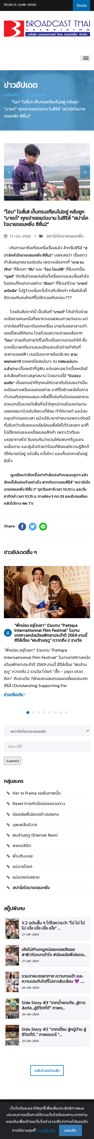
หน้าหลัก (11, 95)
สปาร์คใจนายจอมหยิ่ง (64, 236)
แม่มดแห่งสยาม (26, 877)
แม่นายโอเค (22, 866)
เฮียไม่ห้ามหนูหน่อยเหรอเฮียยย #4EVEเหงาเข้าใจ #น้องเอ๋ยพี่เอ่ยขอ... (54, 952)
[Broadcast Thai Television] (47, 28)
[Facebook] (22, 526)
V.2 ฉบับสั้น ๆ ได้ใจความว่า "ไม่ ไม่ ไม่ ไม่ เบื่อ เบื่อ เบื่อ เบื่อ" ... (53, 925)
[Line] (43, 526)
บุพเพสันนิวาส (25, 824)
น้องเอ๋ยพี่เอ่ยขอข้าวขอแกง (36, 814)
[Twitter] (33, 526)
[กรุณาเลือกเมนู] (85, 58)
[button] (9, 172)
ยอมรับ (70, 1130)
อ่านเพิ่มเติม (14, 694)
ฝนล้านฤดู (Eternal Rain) (35, 835)
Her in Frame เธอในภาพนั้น (37, 793)
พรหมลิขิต (22, 845)
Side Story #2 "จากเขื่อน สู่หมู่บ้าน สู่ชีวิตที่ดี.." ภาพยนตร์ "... (54, 1031)
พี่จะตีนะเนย (23, 856)
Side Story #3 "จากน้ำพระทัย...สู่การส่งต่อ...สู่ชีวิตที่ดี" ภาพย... (53, 1005)
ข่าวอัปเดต (36, 95)
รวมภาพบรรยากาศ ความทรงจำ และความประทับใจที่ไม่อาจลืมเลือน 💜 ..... (53, 978)
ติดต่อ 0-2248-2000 (20, 4)
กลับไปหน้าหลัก (47, 1071)
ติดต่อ (82, 5)
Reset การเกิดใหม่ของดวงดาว (39, 803)
